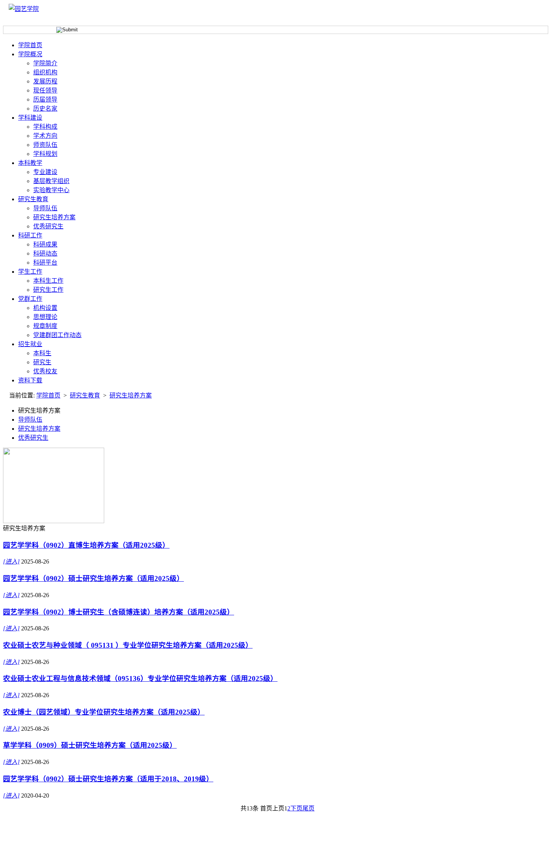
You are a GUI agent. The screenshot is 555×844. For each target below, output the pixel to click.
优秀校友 (45, 371)
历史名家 (45, 108)
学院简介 (45, 63)
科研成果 (45, 244)
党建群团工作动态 (57, 335)
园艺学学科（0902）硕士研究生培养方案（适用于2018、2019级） (108, 779)
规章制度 (45, 326)
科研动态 (45, 253)
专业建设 (45, 172)
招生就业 (30, 344)
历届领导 (45, 99)
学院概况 (30, 54)
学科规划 (45, 154)
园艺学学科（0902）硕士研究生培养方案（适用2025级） (93, 578)
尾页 (308, 808)
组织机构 (45, 72)
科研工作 (30, 235)
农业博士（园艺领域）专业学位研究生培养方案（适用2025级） (104, 712)
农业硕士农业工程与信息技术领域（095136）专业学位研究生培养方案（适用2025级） (140, 678)
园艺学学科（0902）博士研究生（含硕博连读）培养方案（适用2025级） (118, 612)
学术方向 (45, 135)
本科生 (42, 353)
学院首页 (30, 45)
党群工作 (30, 299)
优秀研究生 (48, 226)
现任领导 (45, 90)
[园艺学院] (24, 9)
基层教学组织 (51, 181)
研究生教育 (33, 199)
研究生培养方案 (54, 217)
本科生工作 (48, 280)
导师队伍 (45, 208)
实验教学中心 (51, 190)
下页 (296, 808)
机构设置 (45, 308)
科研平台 (45, 262)
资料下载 (30, 380)
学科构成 (45, 126)
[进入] (11, 561)
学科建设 (30, 117)
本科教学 (30, 163)
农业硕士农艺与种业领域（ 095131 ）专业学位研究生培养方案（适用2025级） (128, 645)
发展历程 (45, 81)
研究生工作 (48, 289)
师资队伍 (45, 145)
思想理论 (45, 317)
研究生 (42, 362)
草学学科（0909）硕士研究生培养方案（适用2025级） (90, 745)
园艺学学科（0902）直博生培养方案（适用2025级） (86, 545)
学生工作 (30, 271)
